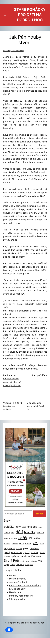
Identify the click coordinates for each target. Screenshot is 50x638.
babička (9, 526)
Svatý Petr (11, 560)
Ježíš (35, 406)
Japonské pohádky (19, 582)
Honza (40, 532)
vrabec (12, 565)
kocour (7, 543)
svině (22, 561)
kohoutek (15, 544)
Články (12, 575)
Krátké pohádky (17, 589)
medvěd (19, 549)
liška (42, 543)
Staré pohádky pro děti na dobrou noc (30, 14)
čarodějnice (29, 565)
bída (24, 527)
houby (29, 406)
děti (19, 532)
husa (11, 538)
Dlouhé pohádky (17, 578)
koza (21, 543)
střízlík (38, 556)
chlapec (32, 526)
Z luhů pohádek (17, 599)
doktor (7, 532)
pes (25, 548)
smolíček (7, 556)
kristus (28, 543)
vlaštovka (33, 561)
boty (18, 526)
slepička (42, 553)
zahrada (20, 564)
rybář (26, 552)
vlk (40, 560)
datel (40, 527)
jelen (15, 538)
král (35, 543)
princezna (16, 552)
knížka (37, 538)
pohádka (34, 548)
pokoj (7, 552)
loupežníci (9, 548)
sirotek (34, 552)
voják (6, 564)
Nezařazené (15, 592)
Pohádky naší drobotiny (13, 50)
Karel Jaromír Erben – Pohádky (25, 585)
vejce (27, 561)
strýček (31, 556)
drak (12, 533)
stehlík (24, 556)
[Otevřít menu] (4, 14)
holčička (29, 532)
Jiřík (30, 538)
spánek (15, 556)
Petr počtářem (39, 375)
